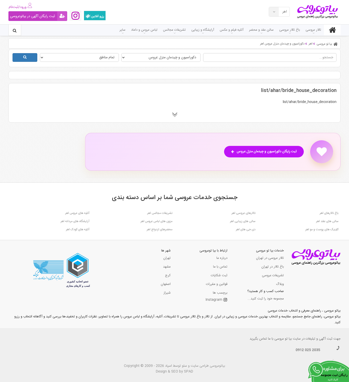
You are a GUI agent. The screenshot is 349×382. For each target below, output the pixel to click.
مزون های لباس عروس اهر (156, 221)
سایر (122, 30)
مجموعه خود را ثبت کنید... (266, 299)
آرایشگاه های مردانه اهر (75, 221)
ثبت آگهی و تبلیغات (319, 339)
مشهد (167, 267)
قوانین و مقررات (216, 284)
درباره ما (221, 258)
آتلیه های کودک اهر (77, 229)
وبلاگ (280, 284)
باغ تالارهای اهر (329, 213)
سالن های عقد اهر (327, 221)
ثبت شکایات (219, 275)
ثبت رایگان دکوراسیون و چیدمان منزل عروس (267, 151)
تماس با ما (220, 267)
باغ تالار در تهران (272, 267)
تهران (167, 258)
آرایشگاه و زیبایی (202, 30)
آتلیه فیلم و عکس (231, 30)
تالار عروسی (313, 30)
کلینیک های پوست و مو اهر (322, 229)
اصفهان (166, 284)
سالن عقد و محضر (261, 30)
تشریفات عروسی (273, 275)
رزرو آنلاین (97, 16)
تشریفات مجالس (174, 30)
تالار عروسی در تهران (270, 258)
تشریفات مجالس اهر (159, 213)
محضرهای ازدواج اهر (159, 229)
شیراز (167, 293)
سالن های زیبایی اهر (242, 221)
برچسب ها (220, 293)
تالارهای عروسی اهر (243, 213)
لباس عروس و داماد (144, 30)
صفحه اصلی (332, 30)
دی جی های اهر (245, 229)
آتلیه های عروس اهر (77, 213)
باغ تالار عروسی (289, 30)
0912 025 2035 (308, 350)
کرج (168, 275)
